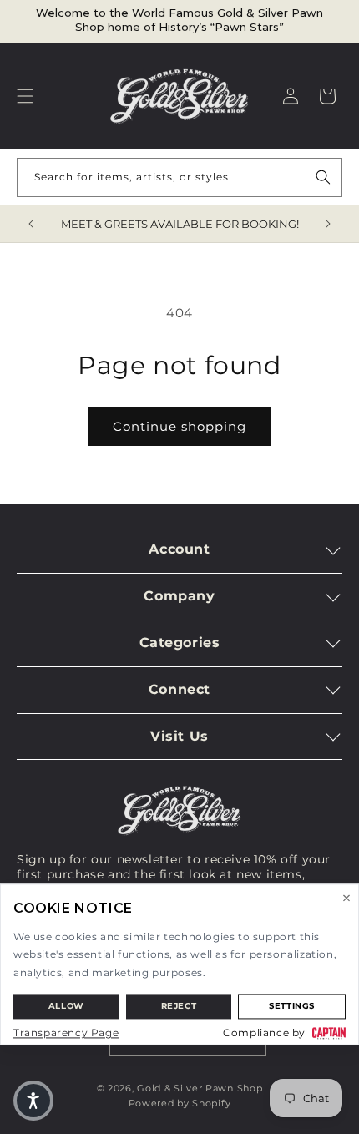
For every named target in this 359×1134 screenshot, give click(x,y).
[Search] (323, 177)
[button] (25, 96)
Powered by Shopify (180, 1103)
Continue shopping (179, 426)
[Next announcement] (328, 223)
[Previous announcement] (31, 223)
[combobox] (179, 177)
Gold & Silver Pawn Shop (199, 1088)
